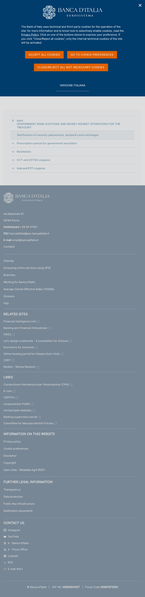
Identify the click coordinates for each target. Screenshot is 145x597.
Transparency (12, 489)
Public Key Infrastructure (19, 503)
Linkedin (13, 556)
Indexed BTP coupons (31, 168)
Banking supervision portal (20, 417)
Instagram (14, 530)
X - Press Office (18, 549)
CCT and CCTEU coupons (33, 160)
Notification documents (18, 510)
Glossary (9, 296)
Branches (9, 275)
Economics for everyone (19, 347)
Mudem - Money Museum (20, 366)
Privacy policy (12, 441)
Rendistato (24, 151)
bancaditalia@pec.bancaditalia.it (29, 233)
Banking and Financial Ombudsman (25, 328)
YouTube (13, 536)
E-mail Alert (15, 569)
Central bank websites (17, 410)
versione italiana (72, 87)
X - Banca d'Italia (18, 543)
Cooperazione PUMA (17, 404)
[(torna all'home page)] (27, 198)
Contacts (9, 246)
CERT (7, 360)
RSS (10, 562)
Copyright (10, 462)
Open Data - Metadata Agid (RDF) (24, 470)
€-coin (8, 391)
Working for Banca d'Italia (19, 282)
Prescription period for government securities (47, 143)
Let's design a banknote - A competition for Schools (36, 341)
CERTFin (9, 397)
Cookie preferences (16, 448)
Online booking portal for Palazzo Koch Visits (32, 353)
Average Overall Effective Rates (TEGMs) (29, 289)
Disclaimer (10, 455)
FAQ (6, 303)
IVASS (7, 334)
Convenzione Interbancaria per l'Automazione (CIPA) (36, 384)
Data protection (13, 496)
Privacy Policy (30, 34)
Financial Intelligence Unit (20, 321)
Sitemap (9, 260)
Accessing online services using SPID (27, 268)
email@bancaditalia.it (25, 240)
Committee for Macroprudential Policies (28, 423)
